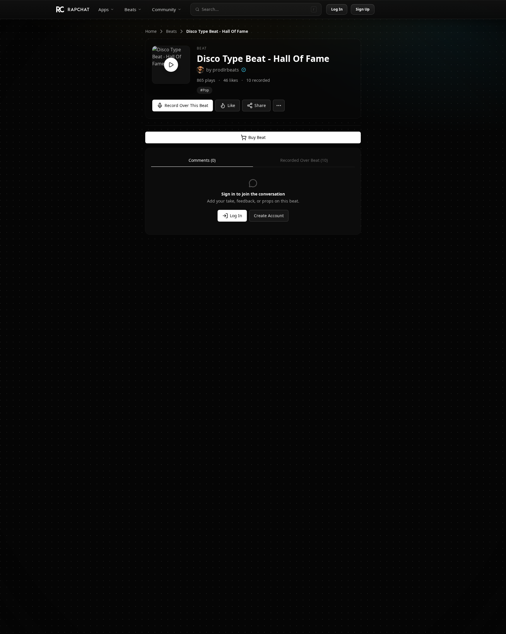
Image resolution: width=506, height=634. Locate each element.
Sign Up (363, 9)
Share (260, 105)
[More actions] (279, 105)
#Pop (204, 90)
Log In (337, 9)
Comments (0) (202, 160)
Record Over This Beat (186, 105)
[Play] (171, 65)
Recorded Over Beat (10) (304, 160)
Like (231, 105)
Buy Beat (257, 137)
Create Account (269, 215)
